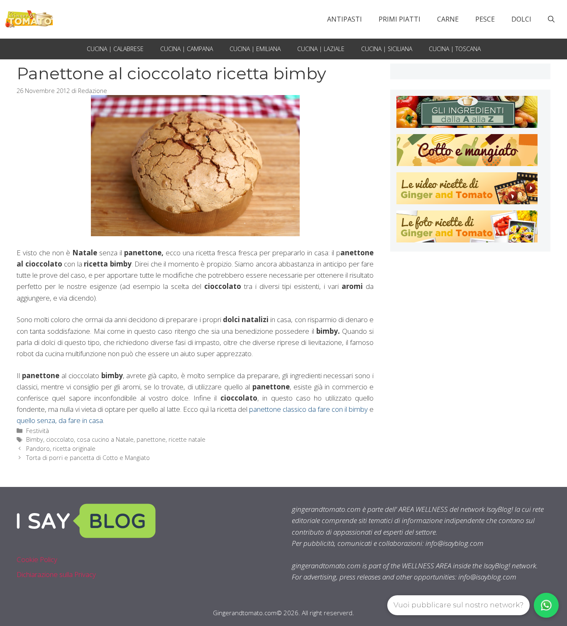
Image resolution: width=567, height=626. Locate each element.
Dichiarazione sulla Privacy (56, 574)
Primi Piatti (399, 19)
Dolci (521, 19)
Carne (448, 19)
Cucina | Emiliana (255, 49)
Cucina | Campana (186, 49)
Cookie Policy (37, 559)
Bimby (34, 439)
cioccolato (60, 439)
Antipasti (344, 19)
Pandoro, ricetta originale (60, 448)
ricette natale (187, 439)
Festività (37, 431)
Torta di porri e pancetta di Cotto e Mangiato (88, 458)
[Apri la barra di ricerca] (551, 19)
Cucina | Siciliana (386, 49)
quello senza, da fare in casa (60, 420)
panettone (151, 439)
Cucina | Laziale (321, 49)
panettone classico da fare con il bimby (307, 409)
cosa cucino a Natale (105, 439)
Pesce (485, 19)
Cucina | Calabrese (115, 49)
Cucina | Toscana (455, 49)
